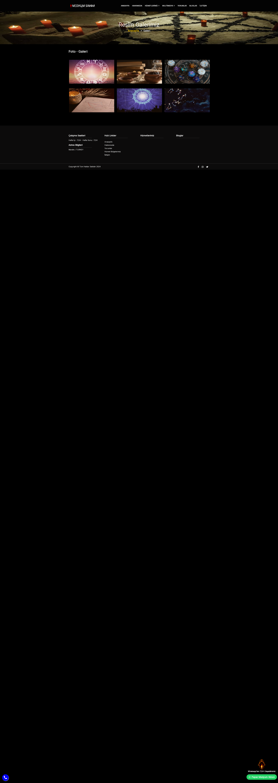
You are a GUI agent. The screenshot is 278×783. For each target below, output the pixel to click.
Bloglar (193, 6)
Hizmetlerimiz (151, 6)
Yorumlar (182, 6)
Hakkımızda (137, 6)
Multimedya (167, 6)
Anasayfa (125, 6)
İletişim (203, 6)
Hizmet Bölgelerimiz (112, 152)
